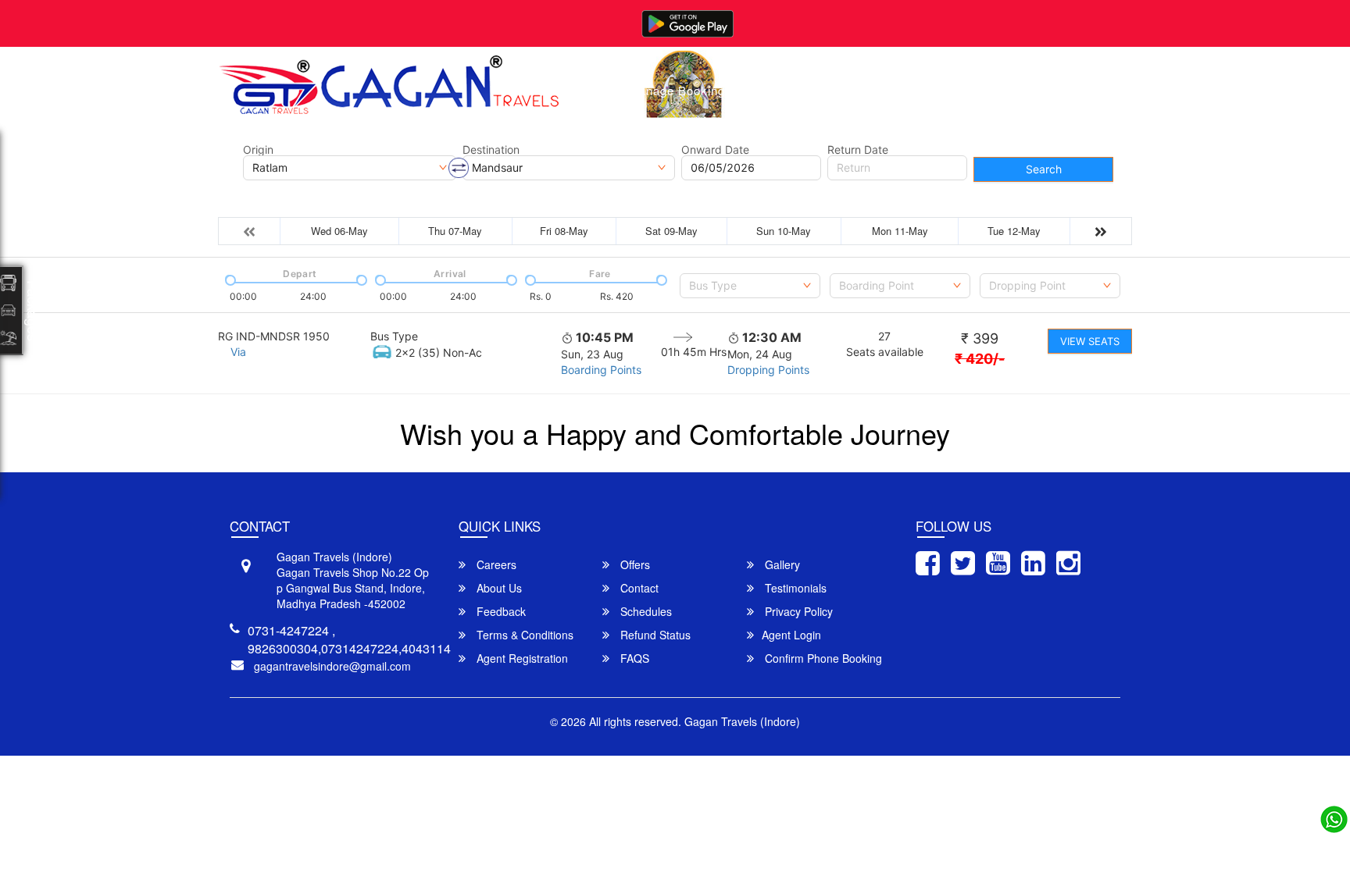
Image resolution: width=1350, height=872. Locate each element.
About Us (848, 90)
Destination (491, 149)
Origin (258, 149)
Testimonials (794, 588)
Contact (921, 90)
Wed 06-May (339, 230)
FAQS (633, 658)
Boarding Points (601, 369)
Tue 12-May (1014, 230)
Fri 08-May (564, 230)
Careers (494, 564)
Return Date (857, 149)
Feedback (499, 611)
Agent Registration (520, 658)
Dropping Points (768, 369)
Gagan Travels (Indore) (742, 721)
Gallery (776, 90)
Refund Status (654, 634)
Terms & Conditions (523, 634)
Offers (633, 564)
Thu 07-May (455, 230)
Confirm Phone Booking (822, 658)
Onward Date (715, 149)
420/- (980, 359)
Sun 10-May (783, 230)
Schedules (644, 611)
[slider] (229, 279)
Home (587, 90)
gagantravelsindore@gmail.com (332, 666)
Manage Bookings (680, 90)
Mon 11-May (900, 230)
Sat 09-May (671, 230)
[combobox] (750, 285)
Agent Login (791, 634)
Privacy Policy (797, 611)
